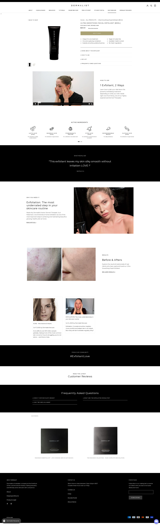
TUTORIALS (62, 10)
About (9, 491)
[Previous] (37, 165)
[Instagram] (11, 504)
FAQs (69, 493)
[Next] (122, 165)
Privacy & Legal (11, 500)
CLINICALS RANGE (40, 10)
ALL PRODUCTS (91, 20)
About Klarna (72, 502)
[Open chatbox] (156, 521)
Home (82, 20)
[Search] (151, 5)
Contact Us (71, 489)
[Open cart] (155, 6)
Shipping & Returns (13, 496)
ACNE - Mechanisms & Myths (42, 323)
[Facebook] (7, 504)
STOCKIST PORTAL (99, 10)
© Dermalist (10, 517)
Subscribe (135, 497)
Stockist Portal (72, 498)
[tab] (79, 141)
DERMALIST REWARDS (126, 10)
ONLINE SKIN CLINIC (73, 10)
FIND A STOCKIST (86, 10)
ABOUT (30, 10)
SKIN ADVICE (52, 10)
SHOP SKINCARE (112, 10)
